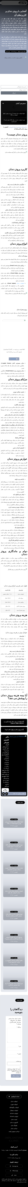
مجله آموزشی (12, 127)
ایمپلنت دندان (20, 283)
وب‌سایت (18, 1061)
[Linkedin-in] (3, 793)
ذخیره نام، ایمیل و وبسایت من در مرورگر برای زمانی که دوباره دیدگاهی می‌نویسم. (14, 1070)
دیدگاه (19, 1027)
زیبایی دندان (14, 958)
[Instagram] (6, 793)
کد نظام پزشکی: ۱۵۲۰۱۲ (19, 793)
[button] (3, 103)
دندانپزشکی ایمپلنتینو (22, 127)
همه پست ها (5, 790)
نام (19, 1046)
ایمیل (19, 1053)
